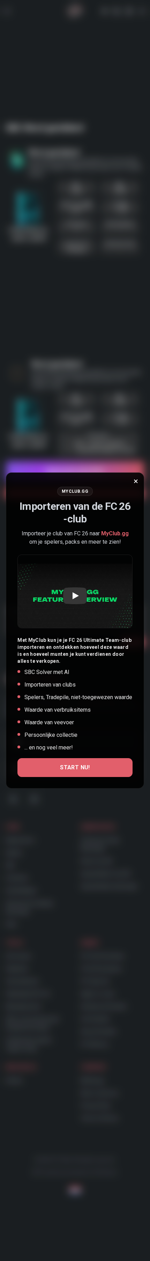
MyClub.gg (115, 533)
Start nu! (75, 767)
